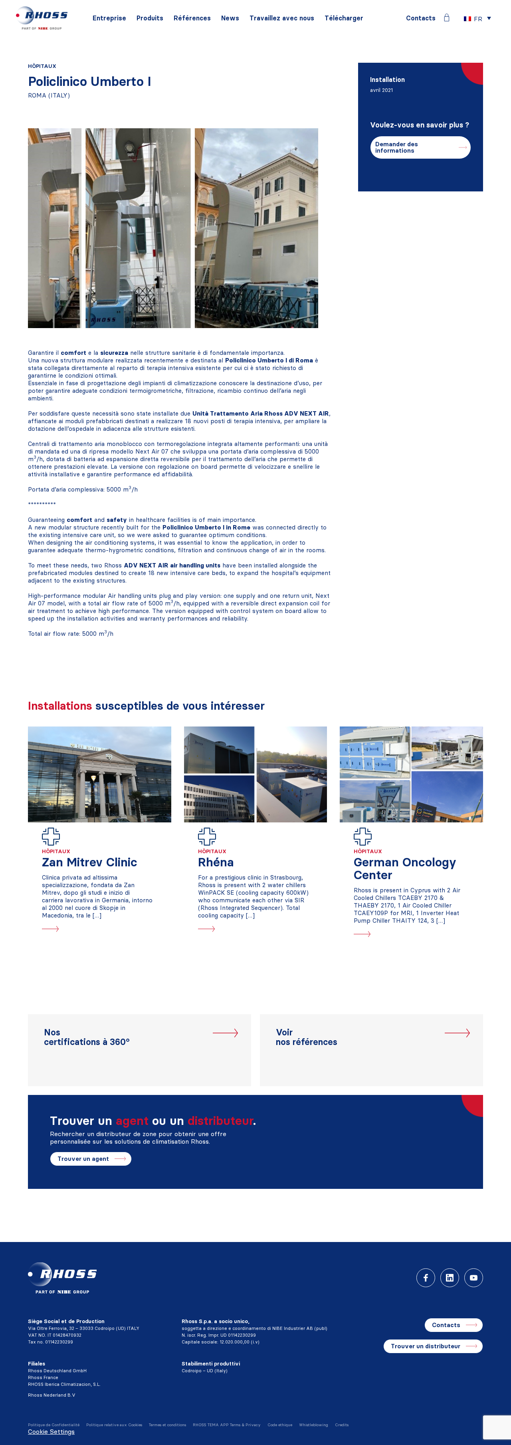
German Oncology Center (405, 868)
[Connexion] (447, 18)
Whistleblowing (313, 1424)
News (230, 18)
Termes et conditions (167, 1424)
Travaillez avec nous (282, 18)
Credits (342, 1424)
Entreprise (109, 18)
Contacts (421, 18)
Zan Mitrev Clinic (89, 862)
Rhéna (216, 862)
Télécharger (344, 18)
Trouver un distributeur (425, 1346)
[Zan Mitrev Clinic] (99, 774)
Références (192, 18)
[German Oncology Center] (411, 774)
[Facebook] (425, 1277)
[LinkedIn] (449, 1277)
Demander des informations (396, 147)
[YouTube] (473, 1277)
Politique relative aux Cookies (114, 1424)
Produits (150, 18)
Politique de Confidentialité (53, 1424)
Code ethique (279, 1424)
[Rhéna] (255, 774)
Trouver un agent (83, 1158)
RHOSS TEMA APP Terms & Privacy (227, 1424)
